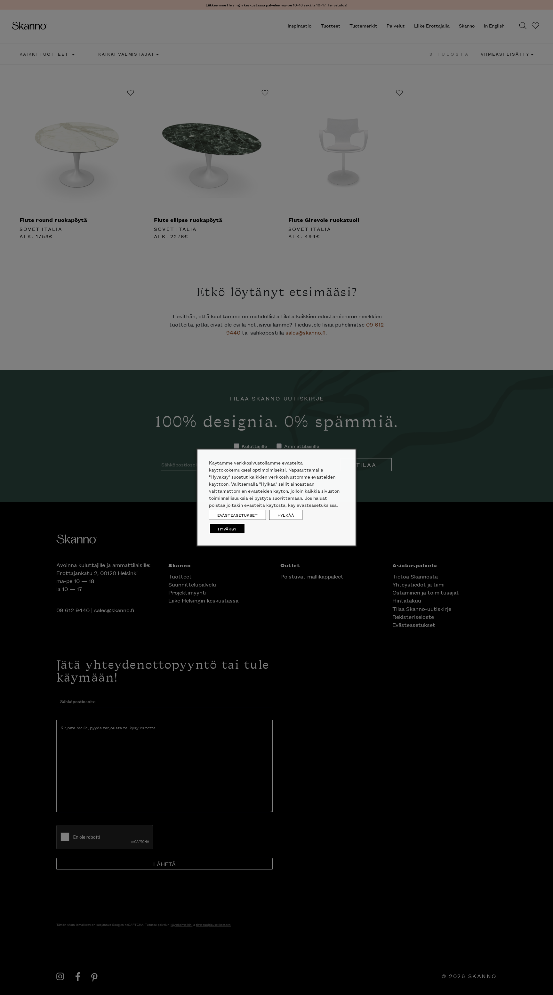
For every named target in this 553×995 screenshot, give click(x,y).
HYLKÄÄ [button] (285, 515)
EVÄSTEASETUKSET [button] (237, 515)
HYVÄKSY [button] (227, 529)
